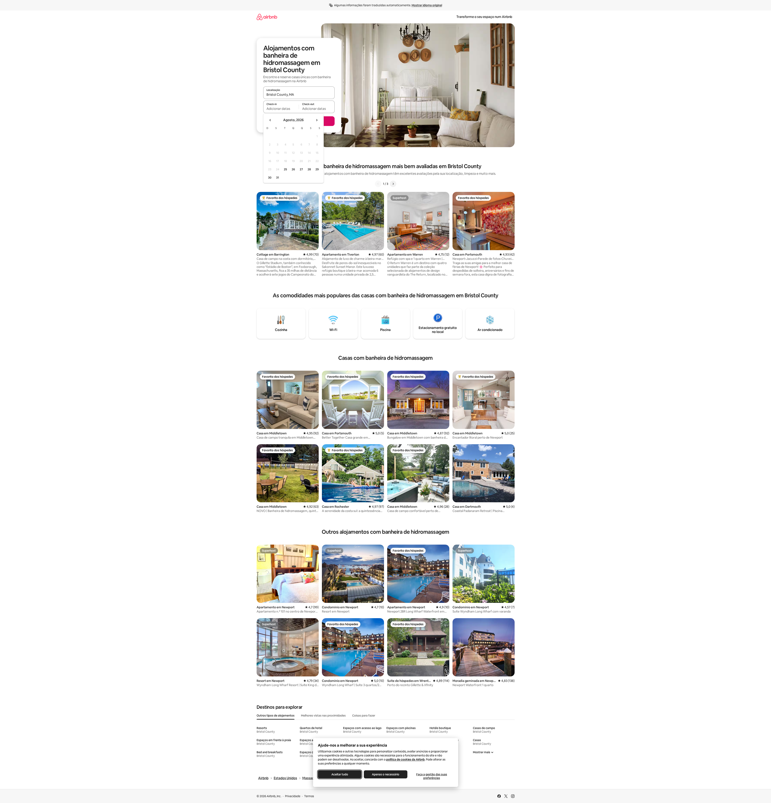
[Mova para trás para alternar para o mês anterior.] (270, 120)
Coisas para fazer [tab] (363, 715)
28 (309, 169)
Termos (309, 796)
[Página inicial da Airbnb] (267, 16)
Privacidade (292, 796)
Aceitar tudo (339, 774)
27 (301, 169)
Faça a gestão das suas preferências (431, 776)
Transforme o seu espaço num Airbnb (484, 17)
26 (293, 169)
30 (270, 177)
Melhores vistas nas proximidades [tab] (323, 715)
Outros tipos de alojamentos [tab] (275, 715)
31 (277, 177)
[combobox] (298, 94)
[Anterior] (378, 184)
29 (317, 169)
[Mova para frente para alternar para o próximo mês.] (316, 120)
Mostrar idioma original (427, 5)
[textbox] (281, 108)
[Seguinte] (393, 184)
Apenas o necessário (385, 774)
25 (285, 169)
